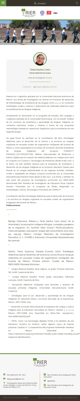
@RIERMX (51, 381)
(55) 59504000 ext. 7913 (16, 375)
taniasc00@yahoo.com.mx (46, 87)
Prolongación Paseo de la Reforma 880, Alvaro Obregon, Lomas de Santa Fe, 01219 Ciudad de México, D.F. (20, 385)
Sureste (49, 78)
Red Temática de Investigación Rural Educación (60, 376)
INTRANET (42, 4)
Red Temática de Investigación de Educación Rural (59, 386)
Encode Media (23, 397)
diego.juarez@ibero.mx (15, 379)
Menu (3, 3)
